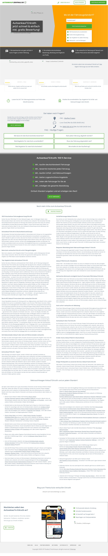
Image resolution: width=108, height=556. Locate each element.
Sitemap (73, 549)
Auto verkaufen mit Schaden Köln (76, 410)
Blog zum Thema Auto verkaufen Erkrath (54, 488)
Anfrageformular (31, 241)
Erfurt (83, 476)
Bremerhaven (8, 438)
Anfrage (22, 331)
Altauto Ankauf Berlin (10, 415)
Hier (101, 64)
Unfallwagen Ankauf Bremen (35, 436)
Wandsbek (12, 443)
